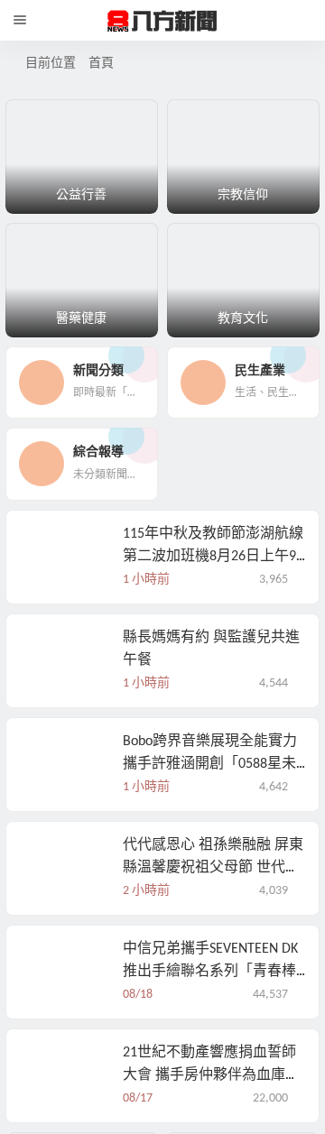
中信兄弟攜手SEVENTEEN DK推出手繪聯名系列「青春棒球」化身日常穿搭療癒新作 (210, 1036)
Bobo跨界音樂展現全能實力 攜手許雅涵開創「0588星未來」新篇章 (210, 829)
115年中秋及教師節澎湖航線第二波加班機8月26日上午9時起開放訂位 (213, 621)
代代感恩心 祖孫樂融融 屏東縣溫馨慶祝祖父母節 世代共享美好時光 (213, 933)
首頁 (101, 63)
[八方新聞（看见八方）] (162, 20)
